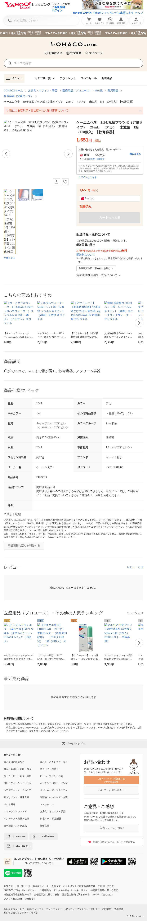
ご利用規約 (45, 890)
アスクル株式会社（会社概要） (20, 898)
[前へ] (6, 154)
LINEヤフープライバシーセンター (82, 909)
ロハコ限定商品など (14, 762)
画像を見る (9, 258)
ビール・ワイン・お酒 (51, 776)
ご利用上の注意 (106, 886)
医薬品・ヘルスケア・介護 (54, 797)
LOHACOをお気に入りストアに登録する (114, 842)
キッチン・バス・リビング (54, 783)
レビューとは (135, 567)
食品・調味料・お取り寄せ (17, 769)
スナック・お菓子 (49, 769)
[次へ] (68, 154)
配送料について (85, 254)
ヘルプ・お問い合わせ (111, 790)
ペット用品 (9, 804)
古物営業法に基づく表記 (46, 894)
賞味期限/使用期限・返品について (96, 275)
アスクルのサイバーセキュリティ (70, 890)
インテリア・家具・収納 (16, 818)
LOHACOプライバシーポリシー (20, 890)
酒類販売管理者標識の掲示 (17, 894)
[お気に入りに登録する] (65, 181)
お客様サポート (41, 886)
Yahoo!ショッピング (14, 909)
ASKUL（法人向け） (103, 894)
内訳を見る (135, 154)
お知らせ (8, 886)
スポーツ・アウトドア (15, 811)
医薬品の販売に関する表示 (76, 894)
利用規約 (107, 909)
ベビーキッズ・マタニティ (54, 790)
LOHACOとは (23, 886)
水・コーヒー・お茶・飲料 (17, 776)
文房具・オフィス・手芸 (42, 90)
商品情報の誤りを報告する (24, 545)
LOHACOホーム (13, 90)
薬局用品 (113, 90)
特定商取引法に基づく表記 (104, 890)
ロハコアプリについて (37, 863)
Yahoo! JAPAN (82, 12)
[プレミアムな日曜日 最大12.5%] (73, 33)
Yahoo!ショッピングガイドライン (21, 913)
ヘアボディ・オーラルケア (17, 790)
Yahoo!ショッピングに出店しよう (113, 12)
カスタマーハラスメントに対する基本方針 (73, 886)
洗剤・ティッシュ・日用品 (17, 783)
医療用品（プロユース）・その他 (82, 90)
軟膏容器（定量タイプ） (18, 96)
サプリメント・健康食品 (16, 797)
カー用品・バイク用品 (15, 826)
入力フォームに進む (112, 827)
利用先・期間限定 (97, 159)
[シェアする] (56, 181)
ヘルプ (139, 12)
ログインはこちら (87, 177)
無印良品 (44, 826)
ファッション (47, 804)
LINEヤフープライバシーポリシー (44, 909)
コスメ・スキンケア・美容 (54, 762)
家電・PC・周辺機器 (50, 818)
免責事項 (118, 909)
